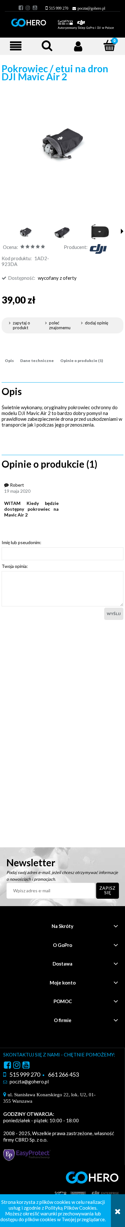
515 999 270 (58, 8)
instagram (28, 7)
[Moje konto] (78, 46)
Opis (9, 360)
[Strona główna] (62, 21)
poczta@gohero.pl (91, 8)
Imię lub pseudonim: (21, 542)
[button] (15, 46)
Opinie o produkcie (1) (81, 360)
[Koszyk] (106, 46)
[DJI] (98, 248)
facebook (21, 7)
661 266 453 (63, 1074)
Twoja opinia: (15, 566)
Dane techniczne (37, 360)
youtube (35, 7)
